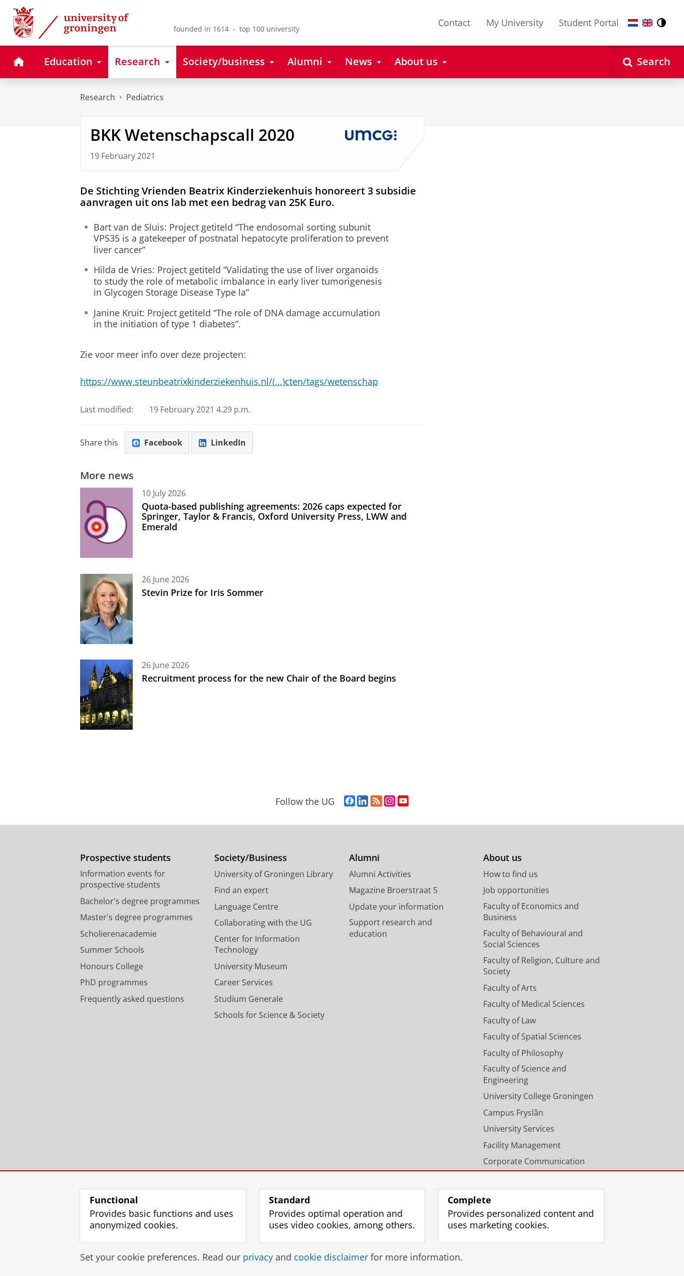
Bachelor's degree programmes (140, 901)
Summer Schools (112, 949)
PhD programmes (114, 982)
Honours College (111, 966)
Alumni (364, 858)
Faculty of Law (509, 1020)
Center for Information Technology (257, 944)
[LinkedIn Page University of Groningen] (362, 801)
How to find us (510, 874)
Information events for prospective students (122, 879)
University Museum (250, 966)
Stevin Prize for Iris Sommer (202, 592)
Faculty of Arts (510, 987)
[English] (647, 23)
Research (97, 97)
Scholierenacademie (118, 933)
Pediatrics (145, 97)
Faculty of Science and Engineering (524, 1074)
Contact (454, 23)
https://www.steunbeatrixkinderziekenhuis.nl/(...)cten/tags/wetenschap (229, 381)
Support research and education (390, 928)
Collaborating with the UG (263, 922)
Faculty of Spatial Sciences (532, 1036)
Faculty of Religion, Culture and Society (541, 966)
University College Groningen (538, 1096)
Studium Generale (248, 998)
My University (514, 23)
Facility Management (522, 1145)
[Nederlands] (633, 23)
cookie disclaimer (331, 1257)
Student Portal (589, 23)
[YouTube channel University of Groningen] (403, 801)
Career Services (243, 982)
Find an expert (241, 890)
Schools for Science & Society (269, 1014)
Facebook (163, 442)
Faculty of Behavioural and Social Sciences (533, 939)
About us (502, 858)
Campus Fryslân (513, 1112)
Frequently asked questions (132, 998)
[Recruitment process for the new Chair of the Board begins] (106, 695)
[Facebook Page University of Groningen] (349, 801)
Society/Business (250, 858)
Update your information (396, 906)
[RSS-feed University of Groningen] (376, 801)
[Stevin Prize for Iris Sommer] (106, 609)
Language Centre (246, 906)
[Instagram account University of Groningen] (389, 801)
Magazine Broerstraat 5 (393, 890)
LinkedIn (228, 442)
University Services (518, 1128)
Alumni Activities (380, 874)
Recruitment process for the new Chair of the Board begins (269, 678)
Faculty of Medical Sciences (534, 1003)
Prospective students (125, 858)
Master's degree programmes (136, 917)
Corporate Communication (534, 1161)
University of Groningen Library (273, 874)
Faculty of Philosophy (523, 1052)
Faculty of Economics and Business (531, 912)
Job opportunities (516, 890)
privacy (258, 1257)
